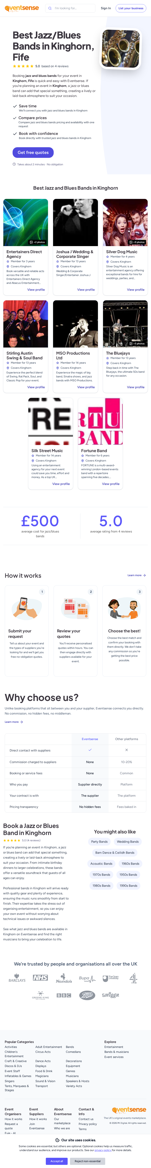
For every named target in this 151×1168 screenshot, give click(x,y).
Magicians (42, 1076)
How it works (13, 1119)
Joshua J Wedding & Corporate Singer (75, 254)
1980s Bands (101, 885)
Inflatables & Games (18, 1076)
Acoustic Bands (101, 863)
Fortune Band (94, 450)
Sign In (106, 8)
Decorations (74, 1061)
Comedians (73, 1052)
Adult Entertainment (48, 1047)
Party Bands (99, 841)
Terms (83, 1129)
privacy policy (103, 1150)
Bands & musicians (116, 1052)
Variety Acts (74, 1086)
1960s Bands (130, 863)
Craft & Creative (16, 1061)
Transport (41, 1086)
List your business (131, 8)
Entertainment (113, 1047)
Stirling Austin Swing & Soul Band (24, 355)
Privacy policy (88, 1124)
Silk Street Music (47, 450)
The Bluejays (118, 352)
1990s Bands (128, 885)
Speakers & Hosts (77, 1081)
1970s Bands (101, 874)
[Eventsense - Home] (22, 8)
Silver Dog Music (121, 251)
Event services (113, 1057)
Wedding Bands (128, 841)
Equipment (73, 1066)
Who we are (62, 1128)
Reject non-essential (87, 1161)
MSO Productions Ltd (73, 355)
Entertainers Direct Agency (24, 254)
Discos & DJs (13, 1066)
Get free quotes (33, 152)
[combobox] (73, 8)
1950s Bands (128, 874)
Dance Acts (43, 1061)
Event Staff (12, 1071)
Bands (70, 1047)
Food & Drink (43, 1071)
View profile (36, 290)
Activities (11, 1047)
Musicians (72, 1076)
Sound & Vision (45, 1081)
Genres (70, 1071)
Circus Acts (43, 1052)
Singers (9, 1081)
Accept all (57, 1161)
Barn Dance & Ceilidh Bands (114, 852)
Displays (40, 1066)
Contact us (86, 1119)
